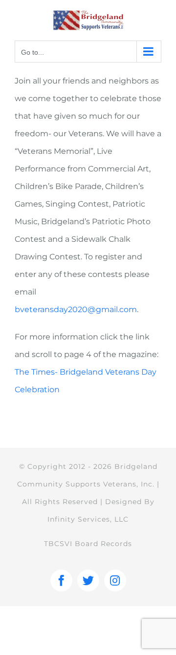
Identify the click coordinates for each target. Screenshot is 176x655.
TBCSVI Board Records (88, 543)
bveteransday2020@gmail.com (76, 309)
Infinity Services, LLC (88, 519)
